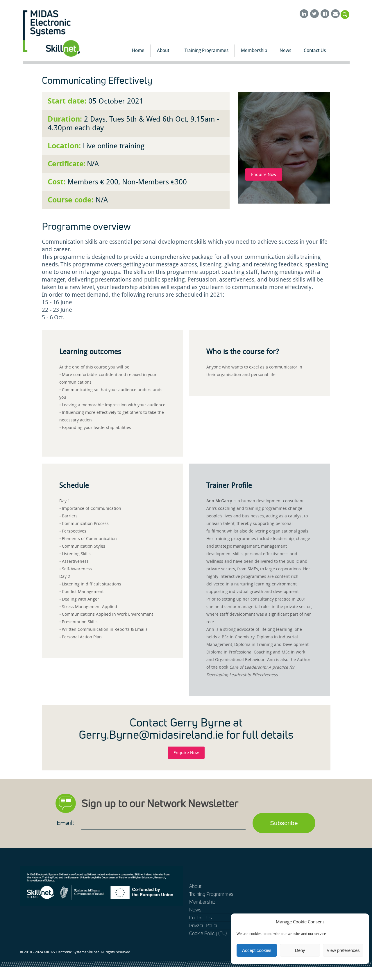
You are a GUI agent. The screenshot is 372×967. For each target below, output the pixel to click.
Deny (300, 950)
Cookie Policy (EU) (208, 933)
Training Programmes (206, 50)
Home (138, 50)
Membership (254, 50)
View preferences (343, 950)
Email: (66, 823)
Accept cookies (256, 950)
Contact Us (315, 50)
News (285, 50)
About (163, 50)
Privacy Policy (204, 925)
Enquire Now (263, 174)
